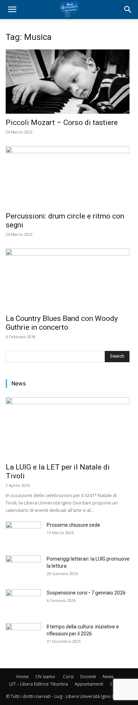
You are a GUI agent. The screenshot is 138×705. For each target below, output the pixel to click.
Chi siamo (45, 677)
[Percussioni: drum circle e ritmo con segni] (68, 176)
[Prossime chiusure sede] (23, 533)
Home (22, 677)
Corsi (68, 677)
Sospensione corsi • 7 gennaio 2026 (86, 593)
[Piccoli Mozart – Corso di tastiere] (68, 81)
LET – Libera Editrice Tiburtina (38, 684)
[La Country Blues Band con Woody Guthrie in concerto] (68, 279)
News (108, 677)
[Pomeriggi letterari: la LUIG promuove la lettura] (23, 567)
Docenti (88, 677)
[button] (12, 9)
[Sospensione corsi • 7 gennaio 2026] (23, 601)
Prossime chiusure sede (73, 525)
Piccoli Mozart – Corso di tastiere (62, 122)
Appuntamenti (89, 684)
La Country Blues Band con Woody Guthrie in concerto (62, 322)
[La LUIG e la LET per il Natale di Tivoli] (68, 427)
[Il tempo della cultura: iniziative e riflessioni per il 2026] (23, 635)
